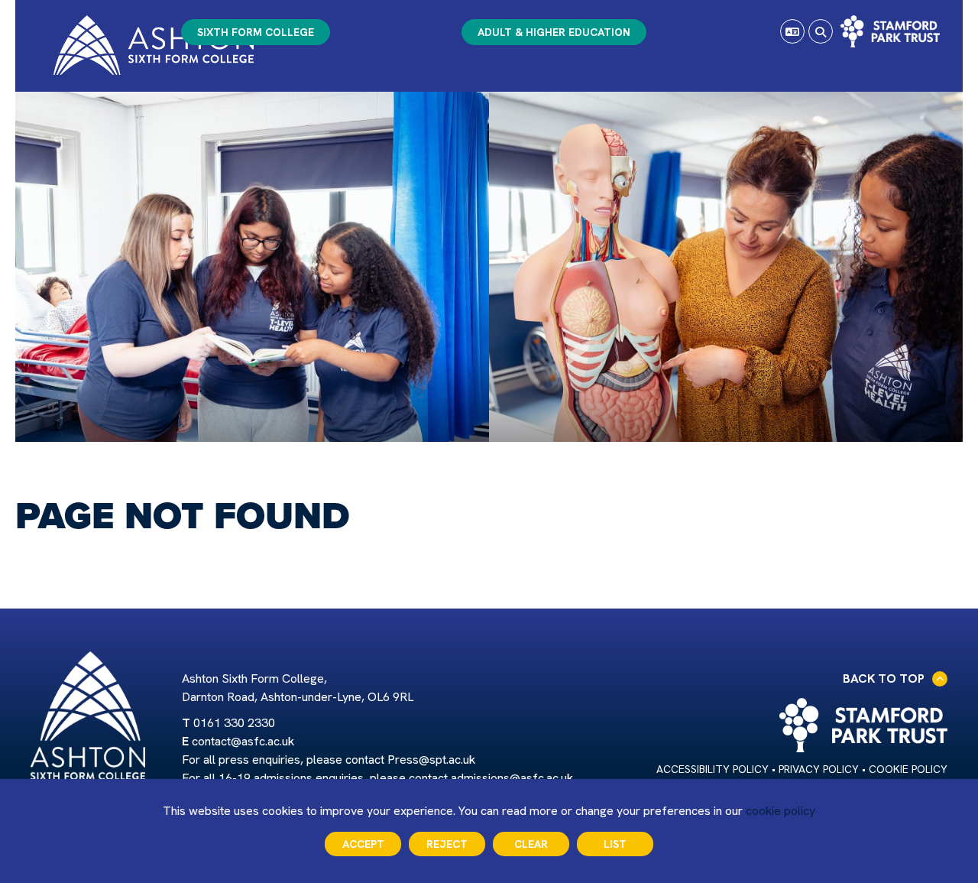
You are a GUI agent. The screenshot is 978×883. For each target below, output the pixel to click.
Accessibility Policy (712, 769)
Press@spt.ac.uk (431, 760)
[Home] (153, 45)
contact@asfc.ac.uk (243, 741)
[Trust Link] (890, 31)
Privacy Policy (819, 769)
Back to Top (884, 678)
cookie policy (780, 811)
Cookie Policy (908, 769)
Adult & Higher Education (554, 32)
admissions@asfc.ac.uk (512, 778)
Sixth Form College (255, 32)
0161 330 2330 (234, 723)
